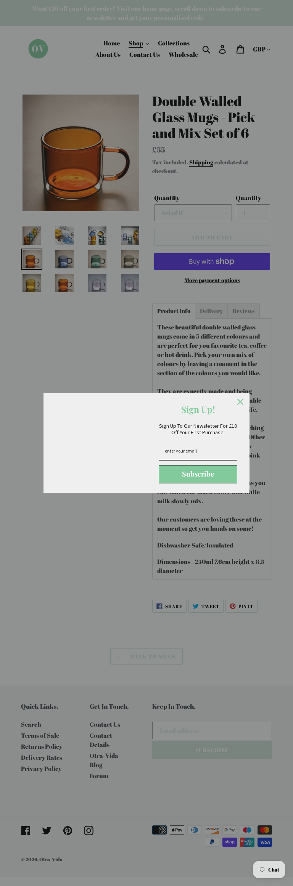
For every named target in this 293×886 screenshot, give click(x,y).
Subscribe (198, 473)
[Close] (240, 402)
